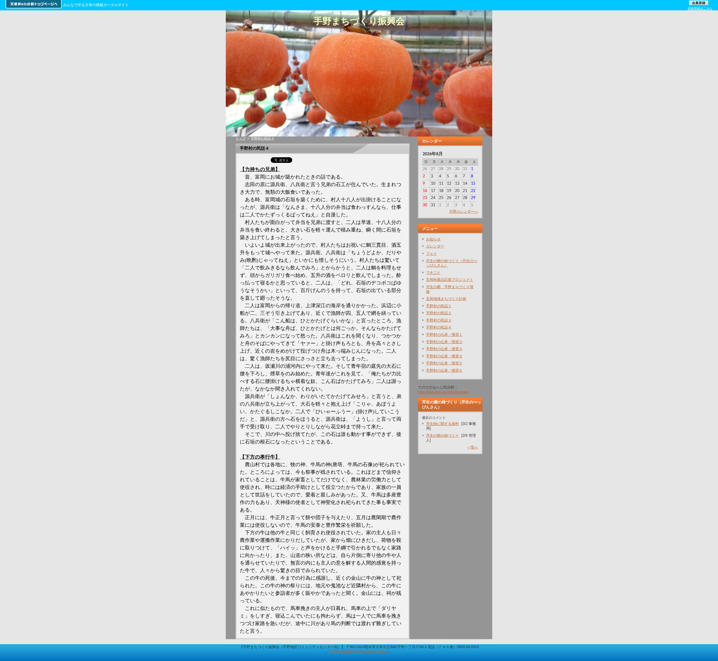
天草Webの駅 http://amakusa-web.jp (359, 651)
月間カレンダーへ (463, 211)
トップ (241, 138)
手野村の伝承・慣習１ (444, 334)
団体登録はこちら (700, 8)
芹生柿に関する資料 (442, 424)
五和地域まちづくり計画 (446, 299)
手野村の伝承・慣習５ (444, 363)
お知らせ (433, 239)
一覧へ (472, 447)
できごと (433, 273)
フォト (431, 253)
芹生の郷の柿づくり (442, 435)
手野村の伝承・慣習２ (444, 342)
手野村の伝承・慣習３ (444, 349)
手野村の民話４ (262, 138)
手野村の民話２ (439, 313)
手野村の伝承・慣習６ (444, 370)
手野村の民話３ (439, 320)
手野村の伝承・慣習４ (444, 356)
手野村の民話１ (439, 306)
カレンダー (435, 246)
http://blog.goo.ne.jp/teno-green (443, 392)
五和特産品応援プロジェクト (449, 280)
